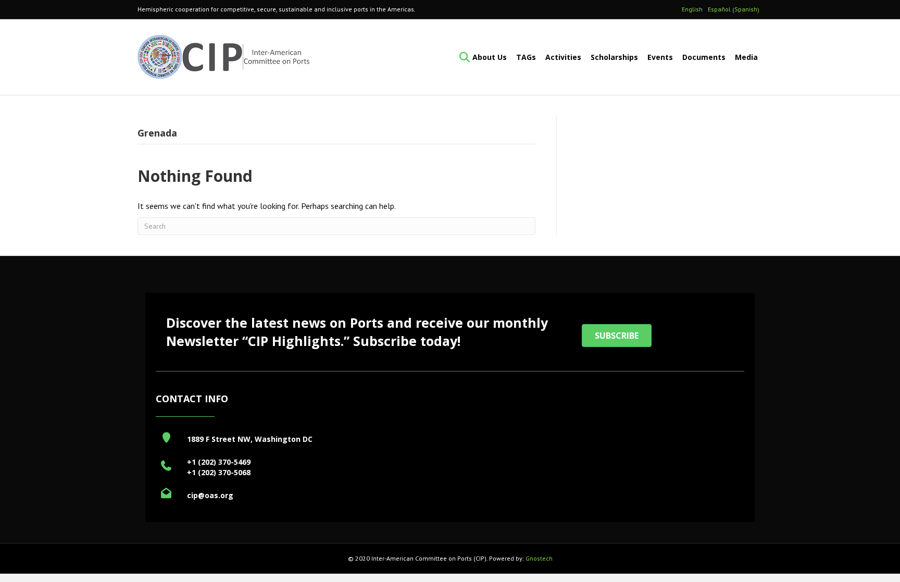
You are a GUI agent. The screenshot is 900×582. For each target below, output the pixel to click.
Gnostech (539, 558)
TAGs (526, 57)
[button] (617, 335)
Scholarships (614, 57)
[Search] (461, 57)
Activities (563, 57)
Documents (704, 57)
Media (746, 57)
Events (660, 57)
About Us (489, 57)
